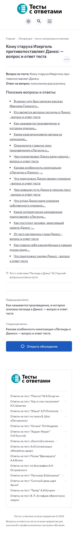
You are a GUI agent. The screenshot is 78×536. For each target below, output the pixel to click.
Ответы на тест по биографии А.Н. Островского (31, 467)
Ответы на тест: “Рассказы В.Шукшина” (35, 475)
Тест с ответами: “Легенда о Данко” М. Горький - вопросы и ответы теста (38, 275)
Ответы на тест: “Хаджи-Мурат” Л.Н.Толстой (30, 433)
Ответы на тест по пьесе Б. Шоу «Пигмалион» (30, 418)
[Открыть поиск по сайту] (39, 21)
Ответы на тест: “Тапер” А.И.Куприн (32, 490)
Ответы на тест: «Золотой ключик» (32, 441)
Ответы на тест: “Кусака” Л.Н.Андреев (34, 426)
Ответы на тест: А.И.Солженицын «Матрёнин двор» (31, 448)
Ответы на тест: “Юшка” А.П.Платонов (34, 411)
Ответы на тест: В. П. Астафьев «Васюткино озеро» (37, 498)
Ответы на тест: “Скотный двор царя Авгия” (33, 483)
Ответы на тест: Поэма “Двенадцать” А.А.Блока (33, 458)
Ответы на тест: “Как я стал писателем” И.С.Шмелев (34, 403)
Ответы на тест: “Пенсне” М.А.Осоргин (34, 396)
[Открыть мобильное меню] (49, 21)
